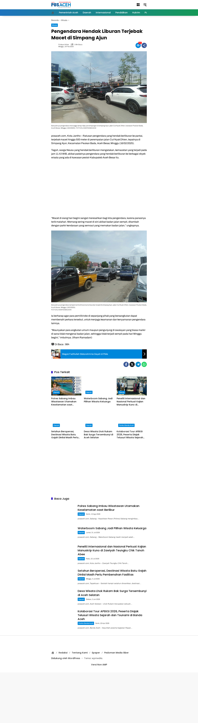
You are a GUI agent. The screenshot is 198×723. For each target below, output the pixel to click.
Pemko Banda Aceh (126, 425)
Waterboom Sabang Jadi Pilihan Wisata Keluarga (98, 400)
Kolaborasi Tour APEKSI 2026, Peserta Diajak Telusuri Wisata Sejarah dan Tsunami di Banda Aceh (130, 434)
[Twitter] (132, 364)
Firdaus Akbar (63, 44)
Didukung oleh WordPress (65, 658)
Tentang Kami (80, 652)
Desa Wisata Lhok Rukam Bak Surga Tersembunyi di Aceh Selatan (98, 434)
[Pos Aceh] (61, 4)
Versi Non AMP (99, 664)
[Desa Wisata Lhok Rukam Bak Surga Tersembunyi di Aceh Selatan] (99, 419)
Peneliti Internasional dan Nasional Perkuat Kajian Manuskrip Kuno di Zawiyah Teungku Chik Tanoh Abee (131, 401)
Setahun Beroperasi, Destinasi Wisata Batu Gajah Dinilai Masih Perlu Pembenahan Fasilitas (64, 434)
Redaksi (63, 652)
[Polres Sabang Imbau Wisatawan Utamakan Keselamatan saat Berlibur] (66, 386)
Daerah (56, 392)
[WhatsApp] (144, 364)
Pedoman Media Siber (116, 652)
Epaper (96, 652)
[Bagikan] (144, 45)
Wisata (54, 25)
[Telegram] (138, 364)
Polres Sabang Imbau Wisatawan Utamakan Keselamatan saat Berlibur (63, 401)
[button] (138, 5)
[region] (99, 187)
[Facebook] (126, 364)
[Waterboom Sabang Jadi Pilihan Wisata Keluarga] (99, 386)
